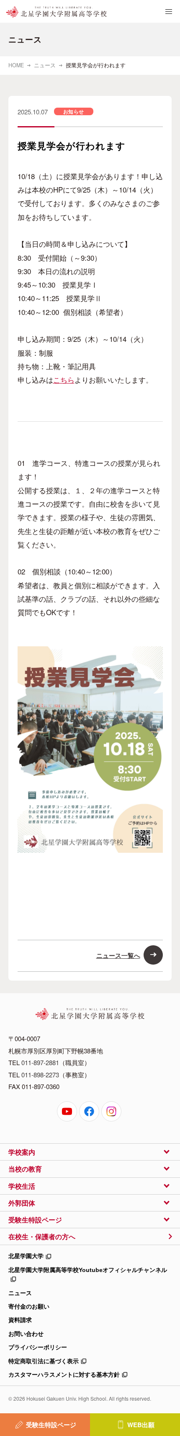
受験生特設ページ (51, 1424)
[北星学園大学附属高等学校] (56, 12)
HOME (16, 65)
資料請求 (20, 1320)
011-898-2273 (40, 1074)
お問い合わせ (26, 1333)
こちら (64, 379)
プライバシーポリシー (37, 1347)
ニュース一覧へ (118, 955)
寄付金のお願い (28, 1306)
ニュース (45, 65)
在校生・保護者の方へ (41, 1236)
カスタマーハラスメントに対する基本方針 (64, 1374)
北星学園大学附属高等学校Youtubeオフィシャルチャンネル (87, 1270)
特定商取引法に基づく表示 (43, 1361)
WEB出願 (140, 1424)
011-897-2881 (40, 1062)
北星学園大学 (26, 1256)
